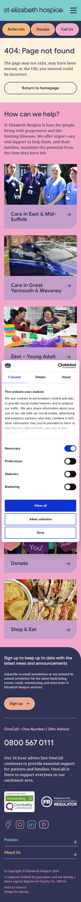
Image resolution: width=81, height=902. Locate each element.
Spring (23, 892)
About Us (12, 852)
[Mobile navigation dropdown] (71, 841)
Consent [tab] (14, 377)
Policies (11, 840)
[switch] (70, 461)
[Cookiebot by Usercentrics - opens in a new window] (58, 365)
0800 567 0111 (29, 743)
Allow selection (40, 519)
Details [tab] (41, 377)
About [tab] (66, 377)
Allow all (40, 505)
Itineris (21, 887)
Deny (40, 532)
